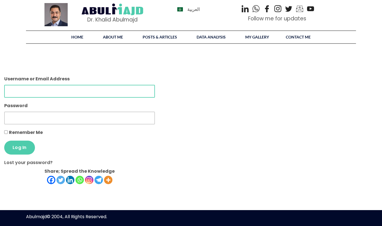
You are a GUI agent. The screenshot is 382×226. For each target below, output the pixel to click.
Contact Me (298, 37)
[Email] (299, 9)
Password (16, 105)
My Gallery (257, 37)
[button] (78, 37)
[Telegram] (99, 180)
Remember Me (26, 132)
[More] (108, 180)
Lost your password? (28, 162)
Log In (20, 147)
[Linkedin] (70, 180)
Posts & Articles (160, 37)
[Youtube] (310, 9)
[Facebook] (266, 9)
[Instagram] (277, 9)
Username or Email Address (37, 79)
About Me (113, 37)
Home (77, 37)
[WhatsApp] (256, 9)
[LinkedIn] (245, 9)
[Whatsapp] (80, 180)
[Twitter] (288, 9)
